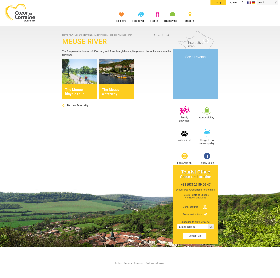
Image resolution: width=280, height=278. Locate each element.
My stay (233, 2)
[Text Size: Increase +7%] (156, 35)
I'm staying (170, 20)
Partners (128, 263)
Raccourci (138, 263)
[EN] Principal (100, 35)
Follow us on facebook (206, 164)
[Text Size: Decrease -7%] (160, 35)
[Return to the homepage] (20, 21)
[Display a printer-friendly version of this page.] (169, 35)
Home (65, 35)
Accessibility (206, 117)
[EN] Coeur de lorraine (81, 35)
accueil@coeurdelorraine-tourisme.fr (195, 189)
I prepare (188, 20)
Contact (118, 263)
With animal (184, 140)
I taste (154, 20)
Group (218, 2)
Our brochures (190, 206)
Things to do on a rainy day (206, 142)
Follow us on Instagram (184, 164)
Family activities (184, 119)
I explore (121, 20)
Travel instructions (193, 214)
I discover (138, 20)
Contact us (195, 235)
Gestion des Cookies (155, 263)
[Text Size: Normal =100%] (163, 35)
